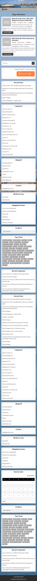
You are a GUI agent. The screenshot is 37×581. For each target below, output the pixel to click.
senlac (30, 259)
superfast (19, 261)
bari (11, 242)
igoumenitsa (6, 250)
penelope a (25, 255)
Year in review (6, 154)
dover (21, 246)
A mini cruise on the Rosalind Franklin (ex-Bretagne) (16, 85)
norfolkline (11, 255)
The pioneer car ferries (8, 146)
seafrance (16, 259)
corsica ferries (7, 246)
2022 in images (6, 320)
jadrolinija (20, 250)
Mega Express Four (7, 334)
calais (16, 244)
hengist (19, 248)
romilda (21, 257)
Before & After (6, 109)
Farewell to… (5, 126)
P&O (18, 255)
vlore (5, 265)
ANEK (30, 240)
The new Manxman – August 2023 (11, 100)
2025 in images (6, 97)
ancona (24, 240)
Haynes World (6, 166)
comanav (23, 244)
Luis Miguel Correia (7, 171)
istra (14, 250)
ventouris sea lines (15, 263)
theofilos (6, 263)
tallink (26, 261)
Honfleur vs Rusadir (7, 317)
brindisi (25, 242)
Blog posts (5, 117)
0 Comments (31, 22)
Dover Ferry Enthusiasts (9, 208)
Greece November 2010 (9, 134)
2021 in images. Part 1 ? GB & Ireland (12, 331)
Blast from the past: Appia (21, 274)
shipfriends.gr (6, 219)
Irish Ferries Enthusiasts (9, 211)
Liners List (5, 214)
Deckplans (5, 197)
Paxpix (4, 174)
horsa (25, 248)
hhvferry (14, 22)
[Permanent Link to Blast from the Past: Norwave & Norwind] (6, 42)
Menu (5, 9)
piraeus (5, 257)
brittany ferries (8, 244)
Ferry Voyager (6, 129)
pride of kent (14, 257)
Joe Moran (5, 168)
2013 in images (6, 344)
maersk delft (29, 250)
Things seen (5, 149)
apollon (5, 242)
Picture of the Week (7, 140)
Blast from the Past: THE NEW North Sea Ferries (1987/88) (22, 20)
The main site (6, 199)
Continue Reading (8, 32)
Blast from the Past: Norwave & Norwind (23, 39)
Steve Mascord (6, 180)
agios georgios (7, 240)
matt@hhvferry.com (7, 188)
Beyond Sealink (6, 112)
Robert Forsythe (7, 177)
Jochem (4, 276)
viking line (26, 263)
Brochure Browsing (7, 120)
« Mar (4, 501)
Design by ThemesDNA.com (18, 579)
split (5, 261)
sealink (23, 259)
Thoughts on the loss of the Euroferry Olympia (15, 325)
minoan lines (28, 253)
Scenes (4, 143)
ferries (5, 248)
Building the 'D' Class (8, 123)
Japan (4, 137)
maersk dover (7, 253)
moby (5, 255)
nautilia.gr (5, 217)
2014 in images (6, 341)
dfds (15, 246)
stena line (11, 261)
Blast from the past (7, 114)
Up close (4, 151)
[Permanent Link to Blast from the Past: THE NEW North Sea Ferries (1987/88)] (6, 22)
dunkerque (28, 246)
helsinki (11, 248)
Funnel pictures (6, 131)
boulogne (18, 242)
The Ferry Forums (7, 222)
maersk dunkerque (17, 253)
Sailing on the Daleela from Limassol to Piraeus (15, 322)
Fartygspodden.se (7, 163)
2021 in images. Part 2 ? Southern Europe (13, 328)
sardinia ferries (7, 259)
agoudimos (16, 240)
